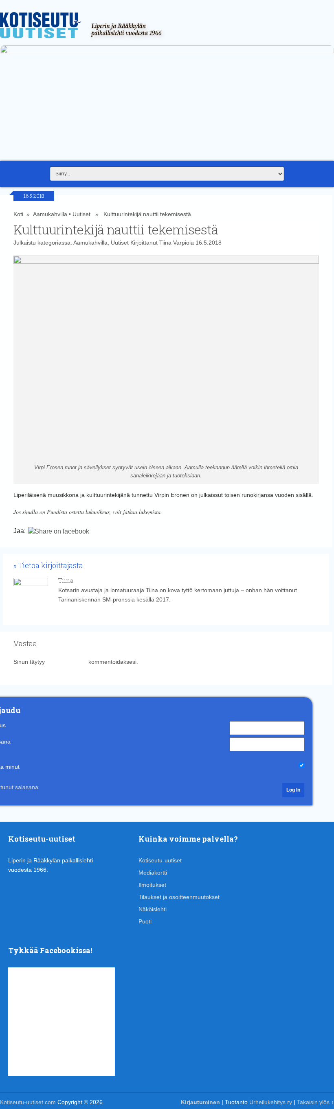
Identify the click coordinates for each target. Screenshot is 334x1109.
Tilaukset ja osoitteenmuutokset (179, 897)
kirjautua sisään (66, 661)
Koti (18, 214)
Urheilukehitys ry (270, 1102)
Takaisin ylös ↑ (315, 1102)
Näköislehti (152, 909)
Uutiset (81, 214)
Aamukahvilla (50, 214)
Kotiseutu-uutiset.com (28, 1102)
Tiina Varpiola (176, 242)
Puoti (145, 921)
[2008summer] (167, 51)
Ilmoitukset (152, 885)
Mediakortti (152, 872)
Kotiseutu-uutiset (160, 860)
